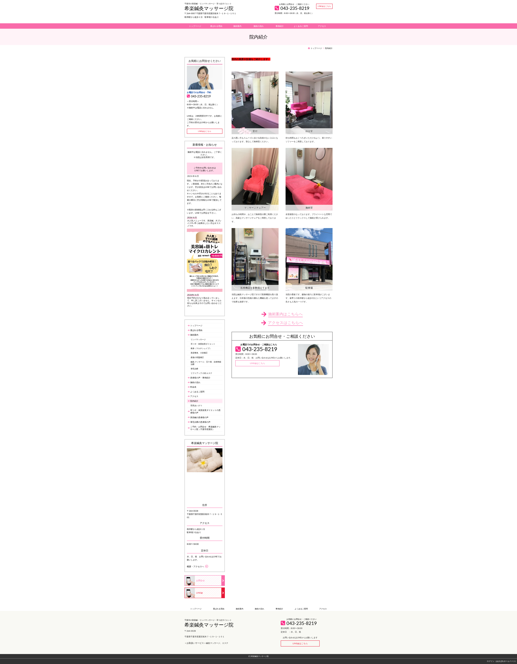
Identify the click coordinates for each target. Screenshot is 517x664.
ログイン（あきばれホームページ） (502, 661)
